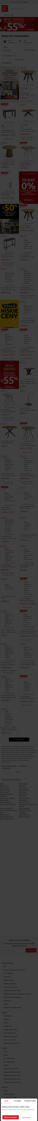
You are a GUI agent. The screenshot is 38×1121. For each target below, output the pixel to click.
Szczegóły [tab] (17, 1101)
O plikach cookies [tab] (30, 1101)
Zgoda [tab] (6, 1101)
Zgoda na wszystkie (10, 1117)
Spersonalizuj (26, 1117)
